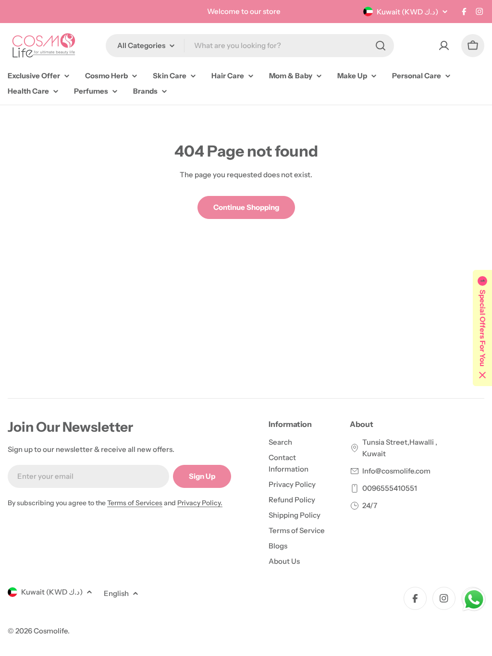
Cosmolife (51, 630)
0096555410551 (389, 488)
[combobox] (250, 45)
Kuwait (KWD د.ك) (407, 11)
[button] (482, 328)
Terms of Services (134, 502)
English (116, 593)
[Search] (380, 45)
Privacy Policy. (199, 502)
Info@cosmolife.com (396, 470)
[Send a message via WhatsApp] (474, 599)
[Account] (444, 45)
